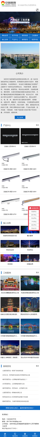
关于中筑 (15, 35)
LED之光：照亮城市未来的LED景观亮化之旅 (16, 375)
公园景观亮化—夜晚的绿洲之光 (12, 392)
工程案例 (35, 35)
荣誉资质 (25, 35)
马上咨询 (20, 117)
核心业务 (5, 39)
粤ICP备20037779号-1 (9, 428)
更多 (37, 125)
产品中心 (15, 39)
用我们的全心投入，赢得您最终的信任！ (20, 408)
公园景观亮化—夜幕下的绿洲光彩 (12, 371)
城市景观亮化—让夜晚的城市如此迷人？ (14, 379)
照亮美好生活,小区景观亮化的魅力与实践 (15, 397)
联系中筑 (35, 39)
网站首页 (5, 35)
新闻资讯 (25, 39)
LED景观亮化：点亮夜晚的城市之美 (13, 384)
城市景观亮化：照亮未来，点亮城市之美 (14, 388)
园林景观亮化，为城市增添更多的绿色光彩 (15, 401)
